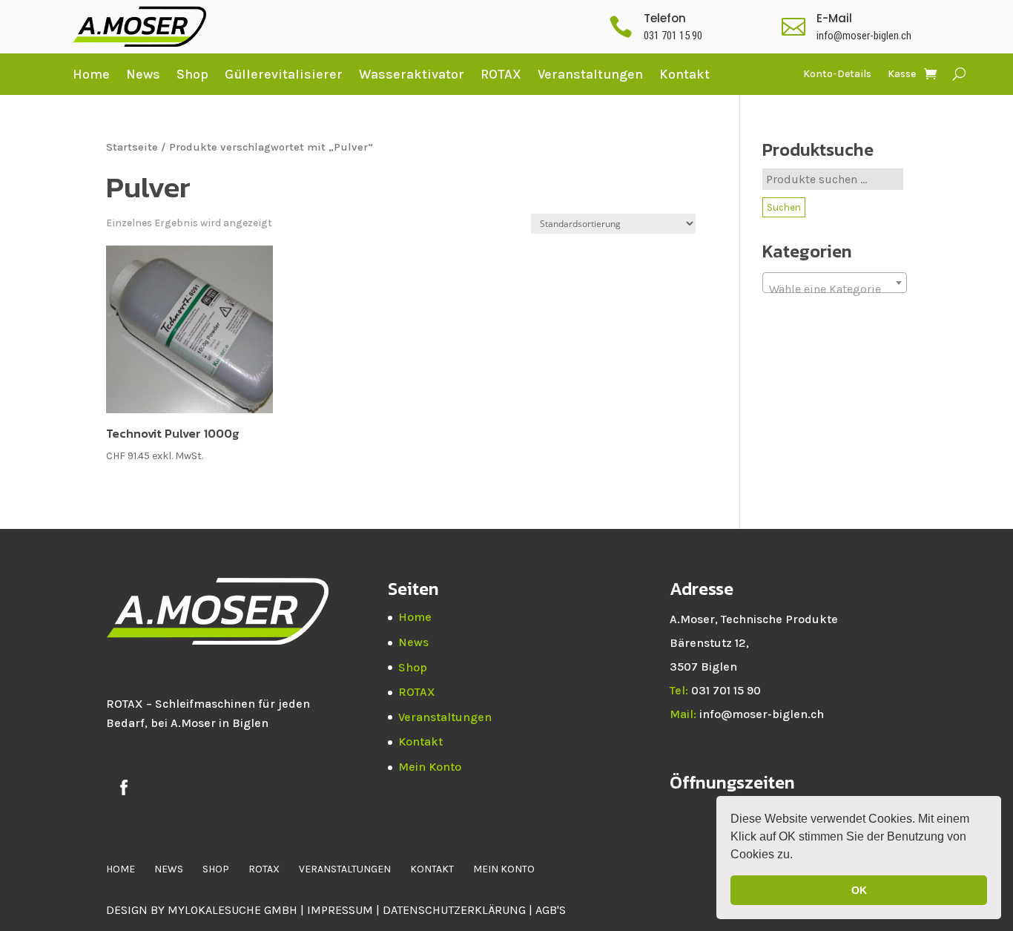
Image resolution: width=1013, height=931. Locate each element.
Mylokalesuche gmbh (232, 910)
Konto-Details (837, 74)
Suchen (784, 207)
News (143, 74)
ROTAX (501, 74)
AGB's (550, 910)
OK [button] (859, 890)
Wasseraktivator (411, 74)
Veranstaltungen (590, 74)
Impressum (340, 910)
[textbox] (834, 289)
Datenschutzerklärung (456, 910)
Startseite (132, 147)
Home (91, 74)
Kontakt (684, 74)
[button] (798, 856)
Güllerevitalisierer (284, 74)
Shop (192, 74)
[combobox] (834, 282)
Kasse (902, 74)
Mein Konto (429, 767)
